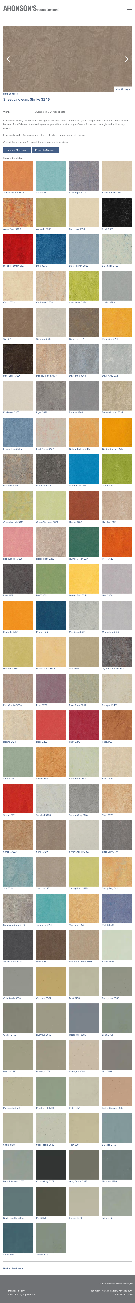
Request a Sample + (45, 150)
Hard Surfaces (10, 94)
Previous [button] (8, 59)
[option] (67, 59)
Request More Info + (17, 150)
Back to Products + (13, 1268)
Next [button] (127, 59)
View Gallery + (123, 89)
